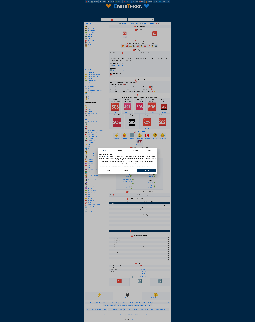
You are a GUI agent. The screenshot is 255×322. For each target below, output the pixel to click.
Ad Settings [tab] (135, 150)
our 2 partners (106, 156)
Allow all (147, 170)
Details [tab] (120, 150)
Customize (126, 170)
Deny (108, 170)
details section (144, 166)
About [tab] (149, 150)
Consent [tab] (105, 150)
